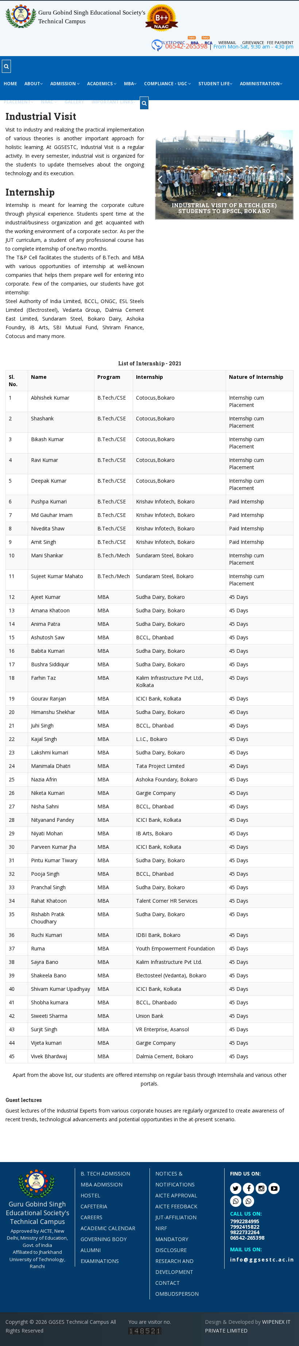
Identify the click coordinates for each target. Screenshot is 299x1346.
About (32, 84)
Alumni (91, 1250)
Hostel (90, 1195)
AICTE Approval (176, 1195)
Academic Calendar (108, 1228)
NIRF (161, 1228)
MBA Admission (102, 1184)
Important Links (112, 102)
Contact (167, 1282)
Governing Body (104, 1239)
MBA (129, 84)
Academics (100, 84)
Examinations (100, 1260)
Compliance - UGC (166, 84)
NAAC (47, 102)
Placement (17, 102)
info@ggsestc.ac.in (262, 1259)
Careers (91, 1217)
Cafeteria (94, 1206)
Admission (63, 84)
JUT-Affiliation (176, 1217)
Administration (260, 84)
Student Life (214, 84)
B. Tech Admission (105, 1173)
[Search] (6, 66)
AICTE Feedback (176, 1206)
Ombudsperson (177, 1293)
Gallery (74, 102)
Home (10, 84)
